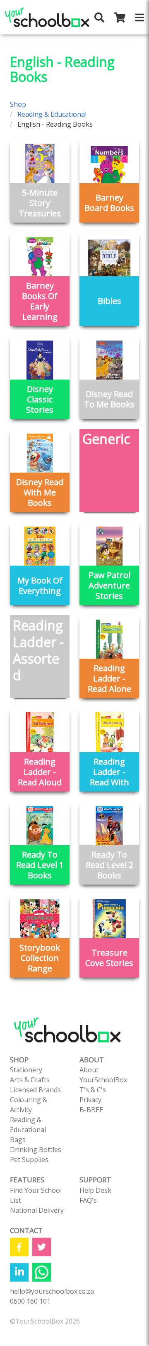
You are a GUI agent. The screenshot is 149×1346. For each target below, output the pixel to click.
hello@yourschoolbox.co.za (52, 1291)
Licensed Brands (35, 1089)
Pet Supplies (29, 1159)
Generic (106, 439)
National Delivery (37, 1210)
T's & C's (92, 1089)
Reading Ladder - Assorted (38, 650)
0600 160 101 (30, 1301)
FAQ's (88, 1200)
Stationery (26, 1069)
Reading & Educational (52, 114)
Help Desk (95, 1190)
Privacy (90, 1099)
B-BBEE (91, 1109)
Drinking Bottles (35, 1149)
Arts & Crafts (30, 1079)
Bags (18, 1139)
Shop (18, 104)
